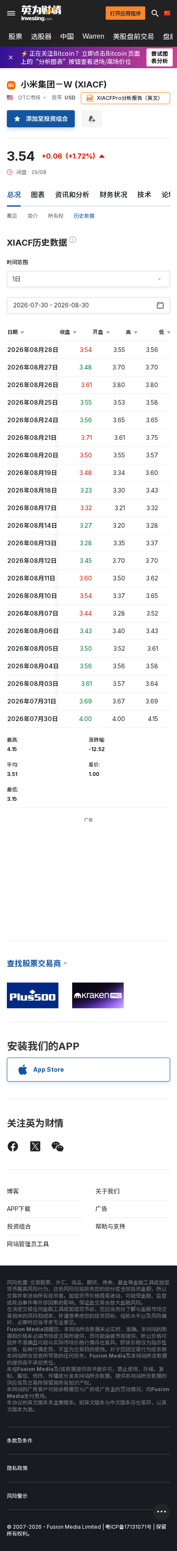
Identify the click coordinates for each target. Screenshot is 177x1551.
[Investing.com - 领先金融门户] (41, 13)
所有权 (56, 216)
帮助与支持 (110, 1226)
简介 (32, 216)
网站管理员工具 (28, 1243)
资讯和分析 (72, 194)
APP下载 (19, 1208)
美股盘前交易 (133, 36)
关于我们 (107, 1191)
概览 (12, 216)
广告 (101, 1208)
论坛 (168, 194)
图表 (38, 194)
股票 (15, 36)
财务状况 (113, 194)
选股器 (41, 36)
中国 (67, 36)
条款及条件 (20, 1440)
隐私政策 (17, 1468)
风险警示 (17, 1496)
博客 (13, 1191)
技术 (144, 194)
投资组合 (19, 1226)
